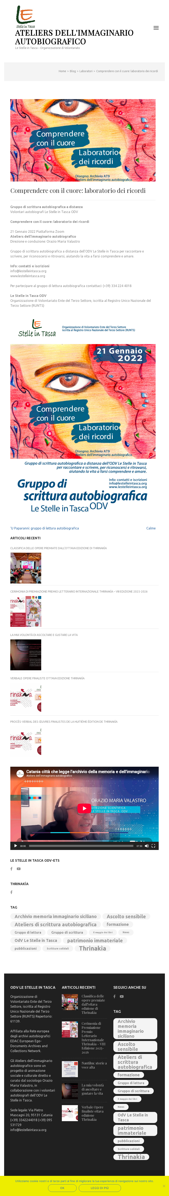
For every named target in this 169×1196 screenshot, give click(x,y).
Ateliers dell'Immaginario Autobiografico (74, 36)
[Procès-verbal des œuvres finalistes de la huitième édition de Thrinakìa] (25, 741)
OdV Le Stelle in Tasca (36, 940)
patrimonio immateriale (95, 940)
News (126, 932)
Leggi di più (100, 1188)
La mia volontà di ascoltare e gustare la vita (44, 635)
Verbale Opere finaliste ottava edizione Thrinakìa (47, 678)
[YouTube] (19, 869)
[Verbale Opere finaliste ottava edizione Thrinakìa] (25, 698)
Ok (62, 1188)
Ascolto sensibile (126, 916)
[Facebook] (11, 869)
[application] (84, 808)
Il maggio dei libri (103, 932)
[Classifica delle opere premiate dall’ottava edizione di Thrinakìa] (25, 568)
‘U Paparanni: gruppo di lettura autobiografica (44, 528)
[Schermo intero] (153, 846)
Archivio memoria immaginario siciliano (56, 916)
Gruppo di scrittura (67, 932)
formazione (118, 924)
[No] (164, 1186)
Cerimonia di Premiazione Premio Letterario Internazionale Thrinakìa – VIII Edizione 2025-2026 (79, 591)
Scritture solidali (58, 948)
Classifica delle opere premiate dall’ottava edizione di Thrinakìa (58, 548)
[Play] (16, 846)
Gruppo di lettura (28, 932)
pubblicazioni (26, 948)
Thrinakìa (92, 948)
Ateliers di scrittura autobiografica (56, 924)
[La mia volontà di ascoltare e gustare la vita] (25, 654)
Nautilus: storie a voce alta (94, 1065)
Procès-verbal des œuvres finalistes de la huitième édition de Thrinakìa (63, 721)
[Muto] (147, 846)
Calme (151, 528)
